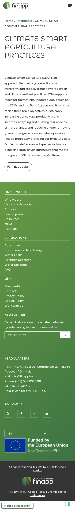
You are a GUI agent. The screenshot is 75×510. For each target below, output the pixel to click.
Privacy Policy (14, 296)
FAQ (8, 269)
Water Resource (16, 264)
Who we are (13, 199)
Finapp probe (14, 214)
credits (37, 470)
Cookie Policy (14, 300)
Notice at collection (17, 505)
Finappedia (24, 21)
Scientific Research (18, 260)
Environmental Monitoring (23, 250)
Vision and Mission (18, 204)
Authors (10, 209)
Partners (11, 228)
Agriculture (12, 245)
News (9, 224)
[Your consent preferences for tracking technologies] (69, 504)
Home (9, 21)
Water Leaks (13, 255)
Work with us (14, 305)
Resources (12, 219)
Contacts (11, 291)
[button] (70, 5)
